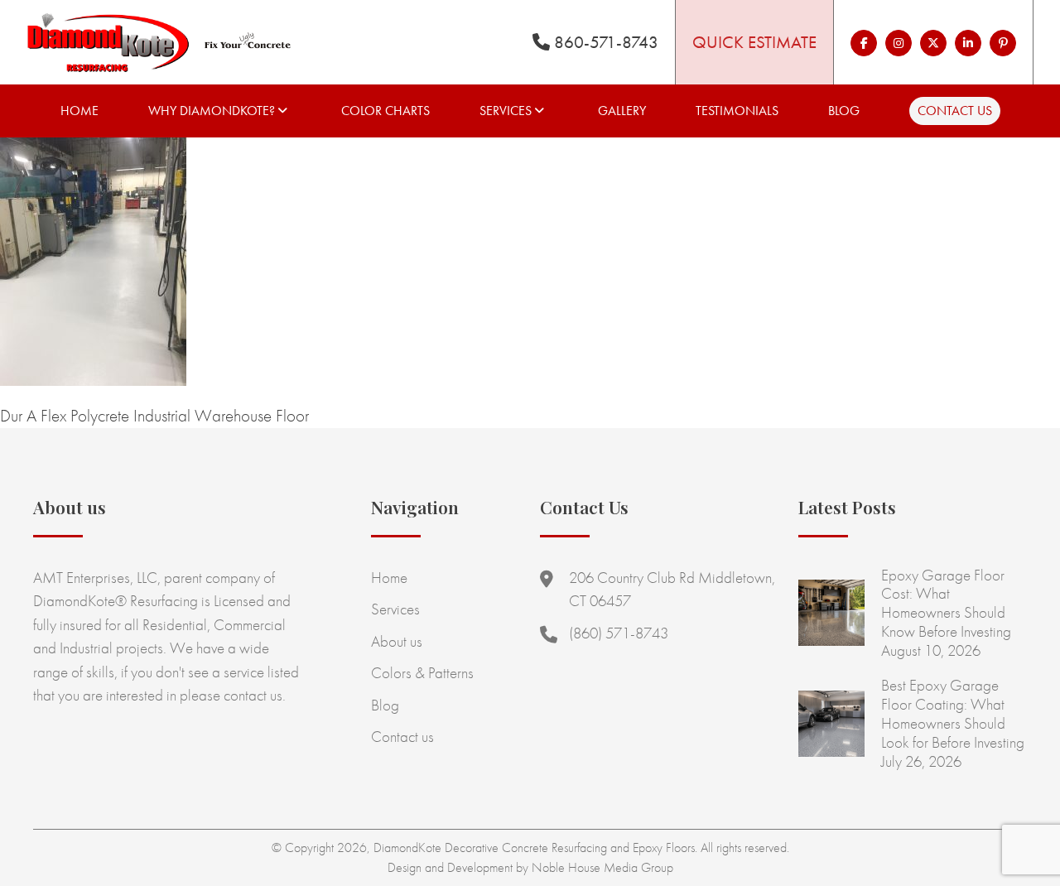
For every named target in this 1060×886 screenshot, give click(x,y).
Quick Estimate (754, 42)
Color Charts (385, 110)
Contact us (955, 110)
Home (79, 110)
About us (396, 641)
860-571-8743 (604, 42)
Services (505, 110)
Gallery (622, 110)
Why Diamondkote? (211, 110)
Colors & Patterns (422, 672)
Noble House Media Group (602, 867)
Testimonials (737, 110)
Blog (844, 110)
